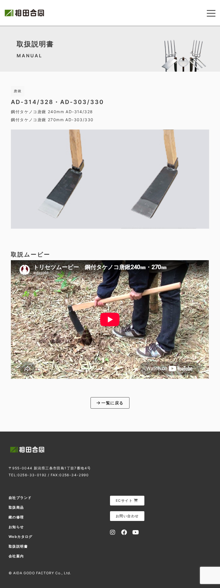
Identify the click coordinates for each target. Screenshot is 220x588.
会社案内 (16, 556)
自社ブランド (20, 497)
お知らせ (16, 527)
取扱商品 (16, 507)
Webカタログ (21, 536)
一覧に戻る (111, 402)
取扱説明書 (18, 546)
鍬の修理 (16, 517)
